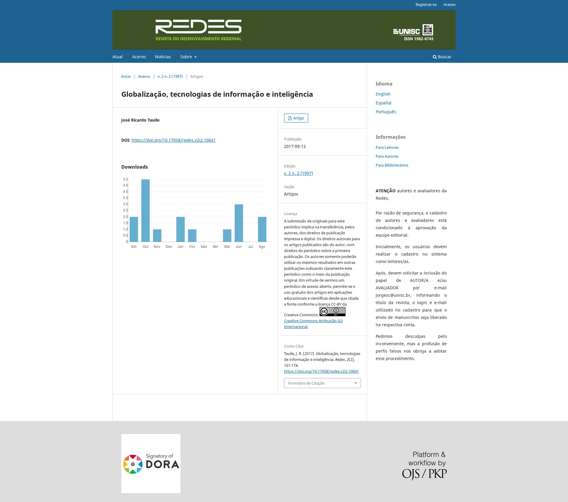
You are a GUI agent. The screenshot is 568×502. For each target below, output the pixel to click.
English (383, 94)
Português (386, 111)
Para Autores (387, 156)
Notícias (163, 56)
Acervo (139, 56)
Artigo (298, 118)
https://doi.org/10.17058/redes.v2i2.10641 (174, 140)
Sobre (186, 56)
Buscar (444, 56)
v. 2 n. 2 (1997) (170, 76)
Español (383, 103)
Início (126, 76)
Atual (117, 56)
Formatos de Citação (306, 383)
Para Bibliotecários (392, 165)
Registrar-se (426, 4)
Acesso (449, 4)
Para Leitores (387, 147)
